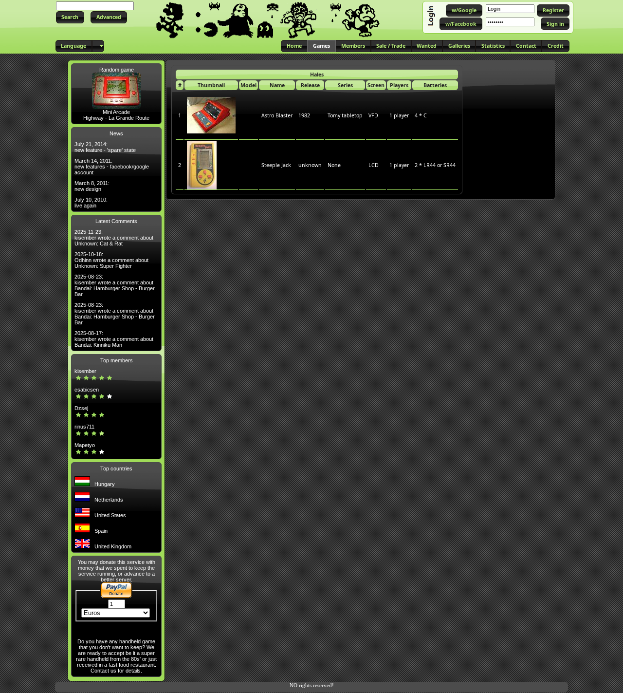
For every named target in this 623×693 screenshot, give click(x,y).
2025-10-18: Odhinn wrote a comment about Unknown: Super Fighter (111, 260)
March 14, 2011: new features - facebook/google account (111, 166)
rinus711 (84, 427)
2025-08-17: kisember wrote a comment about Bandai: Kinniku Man (113, 339)
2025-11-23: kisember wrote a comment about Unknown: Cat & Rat (113, 237)
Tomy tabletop (345, 115)
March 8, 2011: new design (92, 186)
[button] (70, 17)
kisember (85, 371)
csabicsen (86, 390)
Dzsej (81, 408)
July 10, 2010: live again (91, 202)
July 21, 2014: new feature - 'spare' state (105, 147)
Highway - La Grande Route (116, 118)
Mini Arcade (116, 112)
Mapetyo (84, 445)
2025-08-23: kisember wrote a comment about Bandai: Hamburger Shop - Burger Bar (114, 285)
